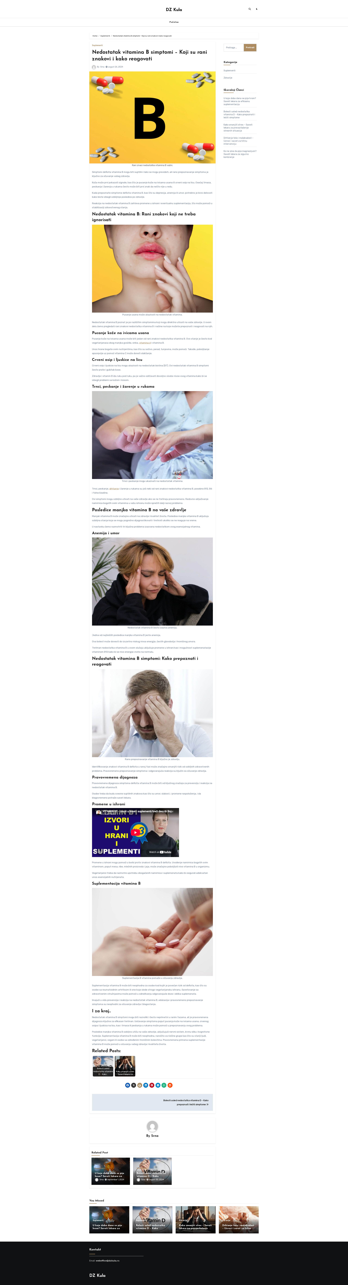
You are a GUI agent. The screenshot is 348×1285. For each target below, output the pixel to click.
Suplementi (97, 45)
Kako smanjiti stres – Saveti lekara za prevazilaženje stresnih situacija (238, 127)
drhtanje (114, 488)
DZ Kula (174, 10)
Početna (174, 22)
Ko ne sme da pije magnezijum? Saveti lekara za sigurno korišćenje (240, 154)
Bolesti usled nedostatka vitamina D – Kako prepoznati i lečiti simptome (239, 114)
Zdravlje (228, 77)
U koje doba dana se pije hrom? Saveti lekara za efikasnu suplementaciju (109, 1176)
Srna (102, 67)
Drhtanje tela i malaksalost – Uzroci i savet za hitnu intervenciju (239, 141)
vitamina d (145, 342)
